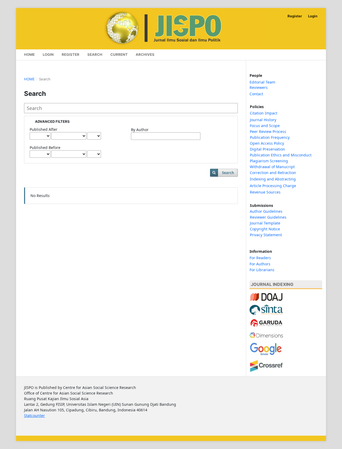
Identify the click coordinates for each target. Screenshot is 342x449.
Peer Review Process (268, 131)
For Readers (260, 257)
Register (70, 54)
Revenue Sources (265, 192)
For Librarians (262, 269)
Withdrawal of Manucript (272, 166)
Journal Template (265, 223)
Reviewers (259, 87)
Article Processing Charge (273, 185)
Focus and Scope (265, 125)
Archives (145, 54)
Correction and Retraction (273, 172)
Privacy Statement (266, 234)
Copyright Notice (265, 228)
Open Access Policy (267, 143)
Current (119, 54)
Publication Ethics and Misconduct (281, 154)
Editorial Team (262, 82)
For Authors (260, 263)
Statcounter (34, 415)
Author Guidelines (266, 211)
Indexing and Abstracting (273, 179)
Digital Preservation (267, 149)
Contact (256, 93)
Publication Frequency (270, 137)
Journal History (263, 119)
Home (29, 54)
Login (48, 54)
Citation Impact (263, 113)
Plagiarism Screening (269, 160)
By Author (140, 129)
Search (94, 54)
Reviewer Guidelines (268, 217)
